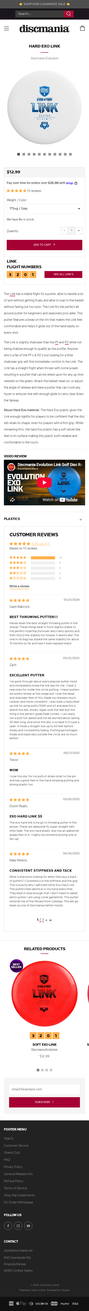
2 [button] (40, 920)
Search (8, 1138)
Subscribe (42, 1102)
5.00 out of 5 (41, 544)
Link (12, 294)
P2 (67, 342)
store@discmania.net (18, 1250)
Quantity (12, 231)
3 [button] (43, 920)
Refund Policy (13, 1181)
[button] (18, 154)
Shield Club (12, 1153)
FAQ (7, 1160)
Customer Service (16, 1146)
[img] (19, 600)
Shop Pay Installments (19, 1195)
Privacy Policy (13, 1167)
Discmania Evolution (45, 58)
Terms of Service (15, 1188)
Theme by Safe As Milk (32, 1290)
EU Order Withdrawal (18, 1202)
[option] (44, 107)
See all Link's (63, 274)
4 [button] (51, 1070)
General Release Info (18, 1174)
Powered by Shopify (58, 1290)
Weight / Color (16, 200)
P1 (56, 342)
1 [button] (38, 1070)
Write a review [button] (19, 586)
